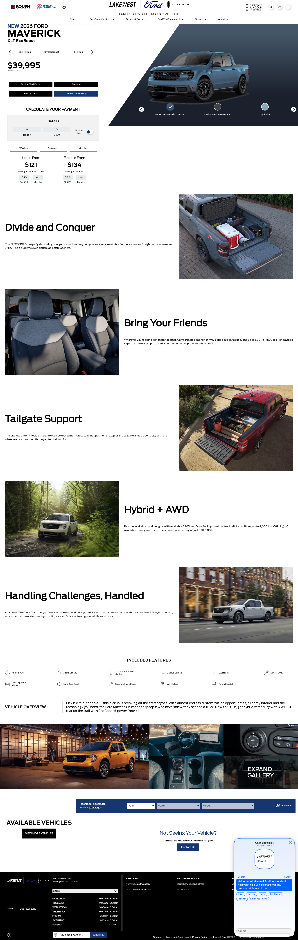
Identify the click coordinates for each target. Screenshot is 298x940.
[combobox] (141, 805)
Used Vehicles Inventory (138, 890)
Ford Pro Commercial (169, 19)
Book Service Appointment (191, 884)
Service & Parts (134, 19)
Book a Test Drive (30, 84)
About (221, 19)
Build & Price (30, 94)
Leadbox (256, 937)
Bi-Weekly (53, 148)
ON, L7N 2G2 (71, 882)
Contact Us (188, 847)
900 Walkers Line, (62, 879)
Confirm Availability (76, 94)
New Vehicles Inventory (138, 884)
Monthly (83, 148)
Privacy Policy (199, 937)
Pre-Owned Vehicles (100, 19)
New (72, 19)
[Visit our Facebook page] (63, 7)
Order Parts (183, 890)
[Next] (10, 52)
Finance (199, 19)
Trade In (76, 84)
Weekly (23, 148)
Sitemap (157, 937)
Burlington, (59, 882)
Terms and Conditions (177, 937)
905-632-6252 (28, 909)
